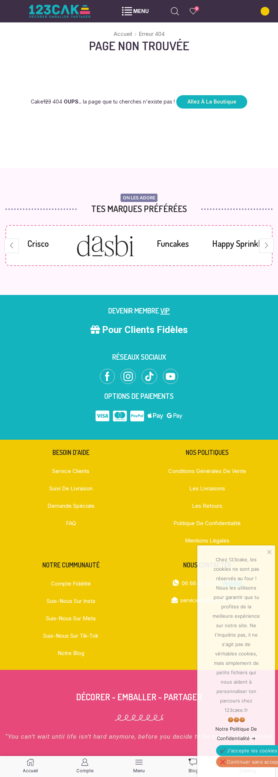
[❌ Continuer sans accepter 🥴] (269, 552)
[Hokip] (240, 246)
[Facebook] (107, 376)
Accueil (123, 33)
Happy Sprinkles (173, 243)
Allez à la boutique (212, 101)
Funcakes (105, 243)
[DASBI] (38, 245)
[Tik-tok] (149, 376)
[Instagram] (128, 376)
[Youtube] (170, 376)
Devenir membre (139, 310)
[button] (11, 245)
